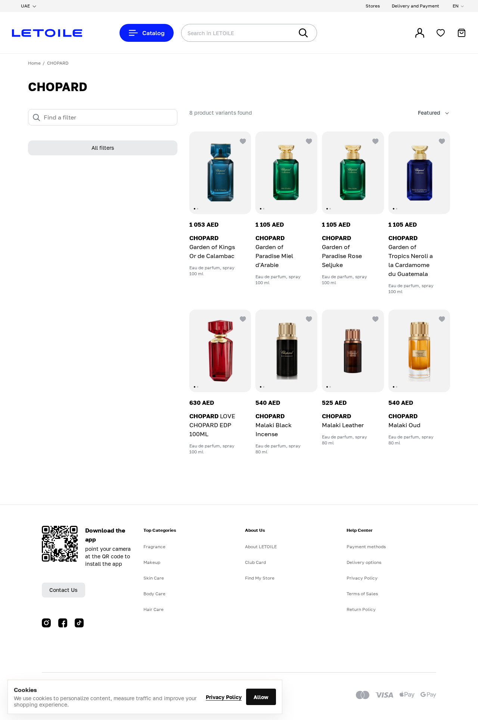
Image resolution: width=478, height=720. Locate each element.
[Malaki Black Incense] (286, 351)
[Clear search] (276, 33)
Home (34, 63)
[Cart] (461, 33)
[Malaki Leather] (353, 351)
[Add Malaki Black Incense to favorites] (308, 318)
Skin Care (153, 578)
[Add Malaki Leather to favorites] (374, 318)
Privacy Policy (224, 697)
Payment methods (366, 546)
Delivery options (364, 562)
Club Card (255, 562)
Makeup (151, 562)
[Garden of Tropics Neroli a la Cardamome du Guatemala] (419, 172)
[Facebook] (62, 622)
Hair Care (153, 609)
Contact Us (63, 590)
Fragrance (154, 546)
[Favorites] (440, 33)
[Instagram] (46, 622)
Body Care (154, 593)
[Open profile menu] (419, 33)
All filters (102, 148)
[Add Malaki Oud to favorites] (441, 318)
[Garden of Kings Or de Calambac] (220, 172)
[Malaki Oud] (419, 351)
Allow (261, 697)
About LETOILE (261, 546)
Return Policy (361, 609)
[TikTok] (79, 622)
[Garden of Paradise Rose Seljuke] (353, 172)
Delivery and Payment (415, 6)
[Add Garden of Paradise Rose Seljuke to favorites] (374, 140)
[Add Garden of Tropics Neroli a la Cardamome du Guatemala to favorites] (441, 140)
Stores (373, 6)
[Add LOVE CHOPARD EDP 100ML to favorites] (242, 318)
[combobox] (222, 32)
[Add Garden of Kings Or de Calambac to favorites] (242, 140)
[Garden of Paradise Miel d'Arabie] (286, 172)
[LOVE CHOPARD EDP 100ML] (220, 351)
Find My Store (259, 578)
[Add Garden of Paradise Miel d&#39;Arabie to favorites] (308, 140)
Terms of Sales (362, 593)
